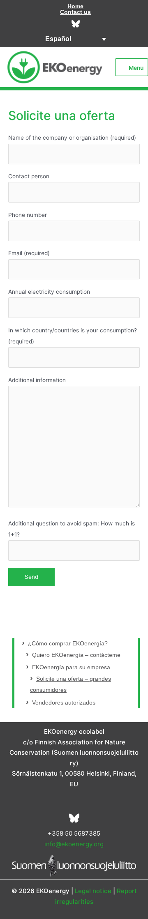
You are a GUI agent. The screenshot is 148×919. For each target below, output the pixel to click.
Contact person (28, 176)
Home (75, 6)
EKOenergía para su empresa (71, 667)
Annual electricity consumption (49, 291)
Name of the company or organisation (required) (72, 137)
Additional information (37, 380)
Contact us (75, 12)
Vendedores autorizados (63, 703)
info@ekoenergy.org (74, 844)
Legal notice (93, 891)
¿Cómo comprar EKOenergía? (68, 643)
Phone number (27, 215)
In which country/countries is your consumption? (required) (72, 336)
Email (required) (29, 253)
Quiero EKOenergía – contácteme (76, 655)
